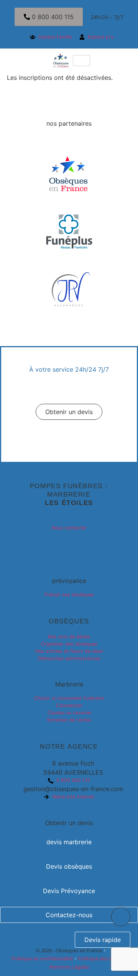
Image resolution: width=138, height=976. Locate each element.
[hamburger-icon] (81, 60)
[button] (69, 412)
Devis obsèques (69, 866)
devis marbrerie (69, 842)
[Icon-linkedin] (69, 545)
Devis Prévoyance (69, 891)
